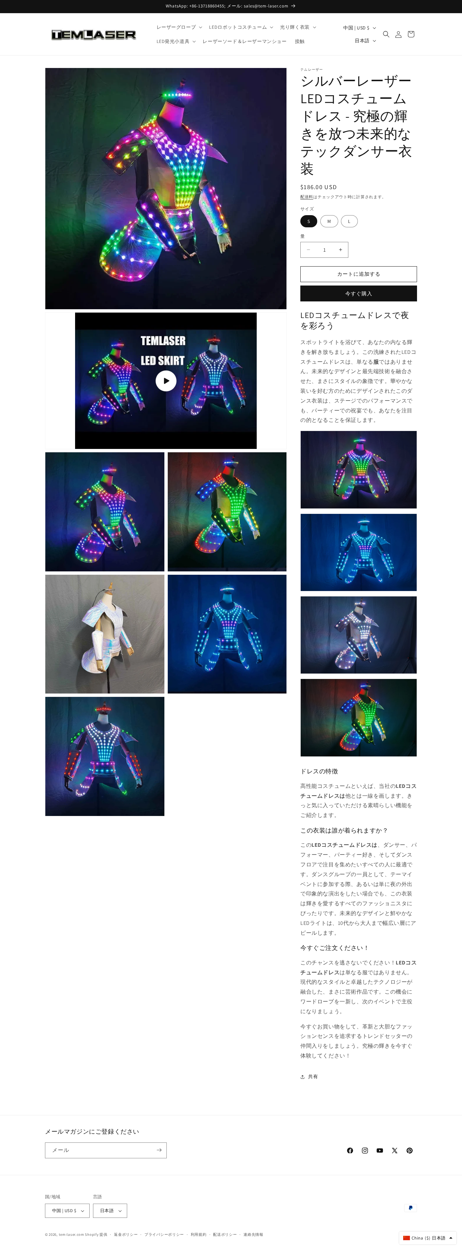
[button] (179, 27)
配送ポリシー (225, 1234)
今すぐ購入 (358, 293)
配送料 (306, 196)
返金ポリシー (126, 1234)
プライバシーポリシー (164, 1234)
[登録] (159, 1150)
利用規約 (199, 1234)
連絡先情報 (253, 1234)
